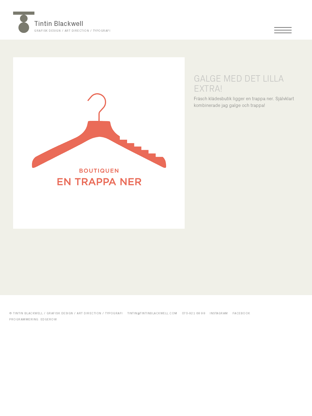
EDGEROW (49, 319)
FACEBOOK (241, 313)
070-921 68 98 (193, 313)
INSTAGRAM (219, 313)
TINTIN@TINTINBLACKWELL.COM (152, 313)
